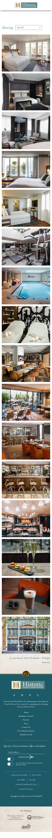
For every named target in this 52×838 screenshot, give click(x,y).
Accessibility (21, 780)
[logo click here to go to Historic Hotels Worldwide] (26, 685)
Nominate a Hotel (26, 716)
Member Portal (26, 735)
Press (26, 723)
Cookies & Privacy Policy (19, 775)
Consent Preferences (26, 789)
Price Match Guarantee (26, 731)
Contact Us (26, 727)
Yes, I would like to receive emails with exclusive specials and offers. (29, 764)
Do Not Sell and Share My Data (25, 784)
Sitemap (32, 780)
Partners (26, 720)
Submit (10, 757)
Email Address (14, 752)
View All (20, 27)
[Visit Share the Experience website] (26, 826)
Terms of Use (36, 775)
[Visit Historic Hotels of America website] (15, 817)
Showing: (7, 27)
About (26, 712)
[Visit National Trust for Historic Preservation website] (36, 817)
